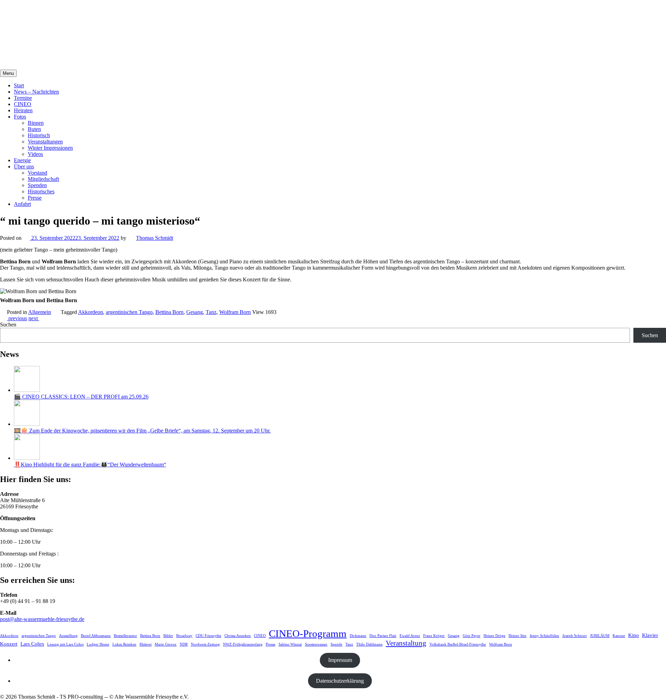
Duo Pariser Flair (382, 636)
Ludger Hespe (98, 644)
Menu (8, 73)
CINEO (22, 104)
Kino (633, 635)
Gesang (194, 312)
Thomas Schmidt (154, 238)
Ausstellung (68, 636)
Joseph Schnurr (574, 636)
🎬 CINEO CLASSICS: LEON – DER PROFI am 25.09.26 (81, 397)
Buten (34, 129)
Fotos (20, 117)
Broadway (184, 636)
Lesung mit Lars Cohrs (65, 644)
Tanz (211, 312)
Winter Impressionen (50, 148)
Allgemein (39, 312)
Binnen (36, 123)
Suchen (8, 324)
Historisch (39, 135)
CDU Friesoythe (208, 636)
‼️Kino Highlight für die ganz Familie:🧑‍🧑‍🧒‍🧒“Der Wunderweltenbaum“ (90, 464)
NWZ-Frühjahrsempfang (243, 644)
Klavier (650, 635)
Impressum (340, 660)
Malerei (145, 644)
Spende (336, 644)
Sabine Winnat (290, 644)
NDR (184, 644)
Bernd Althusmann (96, 636)
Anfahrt (22, 204)
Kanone (619, 636)
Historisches (41, 191)
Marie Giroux (166, 644)
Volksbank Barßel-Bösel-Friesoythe (457, 644)
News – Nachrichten (36, 92)
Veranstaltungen (45, 142)
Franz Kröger (434, 636)
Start (19, 85)
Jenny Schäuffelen (544, 636)
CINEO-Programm (308, 633)
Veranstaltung (406, 643)
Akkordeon (90, 312)
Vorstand (37, 173)
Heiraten (23, 110)
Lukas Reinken (124, 644)
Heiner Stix (518, 636)
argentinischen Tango (129, 312)
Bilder (168, 636)
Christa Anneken (237, 636)
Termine (23, 98)
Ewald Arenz (410, 636)
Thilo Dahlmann (369, 644)
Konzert (8, 644)
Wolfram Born (235, 312)
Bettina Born (169, 312)
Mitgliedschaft (43, 179)
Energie (22, 160)
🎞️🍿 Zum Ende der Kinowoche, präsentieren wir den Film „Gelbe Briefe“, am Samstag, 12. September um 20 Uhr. (142, 431)
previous (17, 318)
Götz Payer (471, 636)
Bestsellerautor (125, 636)
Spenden (37, 185)
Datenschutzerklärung (340, 681)
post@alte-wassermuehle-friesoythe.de (42, 619)
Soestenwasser (316, 644)
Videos (35, 154)
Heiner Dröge (494, 636)
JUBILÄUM (599, 636)
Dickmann (358, 636)
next (33, 318)
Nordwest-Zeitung (205, 644)
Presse (35, 198)
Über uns (24, 166)
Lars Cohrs (32, 644)
